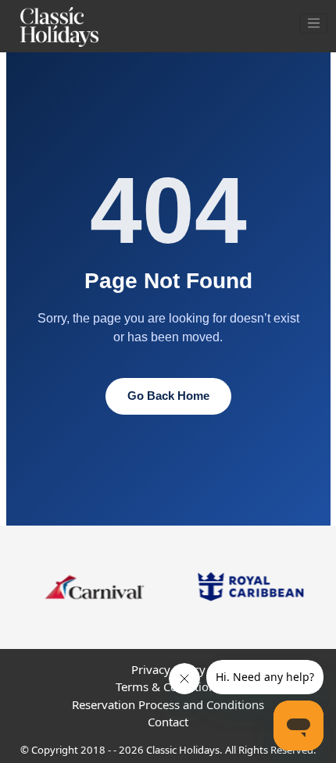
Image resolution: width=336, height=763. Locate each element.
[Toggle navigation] (313, 23)
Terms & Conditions (168, 686)
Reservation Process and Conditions (168, 704)
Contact (168, 721)
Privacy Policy (168, 669)
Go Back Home (168, 395)
